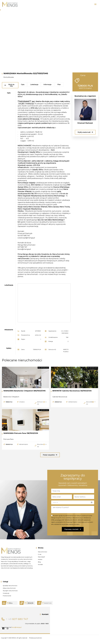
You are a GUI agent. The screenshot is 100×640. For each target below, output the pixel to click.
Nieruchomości (42, 552)
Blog (39, 562)
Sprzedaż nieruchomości (10, 585)
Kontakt (40, 564)
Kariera (40, 559)
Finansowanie (7, 595)
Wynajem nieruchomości (10, 590)
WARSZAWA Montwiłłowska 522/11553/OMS (25, 73)
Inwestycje (6, 593)
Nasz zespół (41, 557)
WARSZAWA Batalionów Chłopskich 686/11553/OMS (24, 391)
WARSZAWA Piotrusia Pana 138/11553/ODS (20, 433)
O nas (39, 554)
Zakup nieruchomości (9, 588)
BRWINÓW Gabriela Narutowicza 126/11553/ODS (72, 391)
